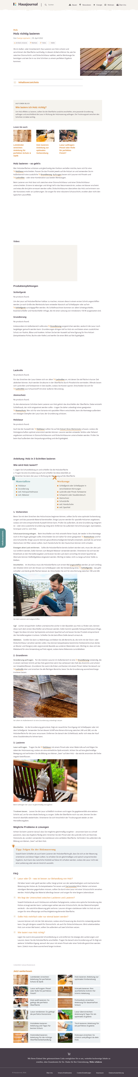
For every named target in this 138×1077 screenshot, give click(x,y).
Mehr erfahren (95, 1062)
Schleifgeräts (86, 568)
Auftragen (57, 174)
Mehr (53, 43)
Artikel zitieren (21, 43)
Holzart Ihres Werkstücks (70, 429)
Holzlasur (20, 171)
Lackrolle (19, 669)
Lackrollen (20, 177)
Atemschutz (21, 410)
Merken (34, 43)
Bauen (74, 5)
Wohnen (111, 5)
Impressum (100, 1073)
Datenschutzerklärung (116, 1073)
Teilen (44, 43)
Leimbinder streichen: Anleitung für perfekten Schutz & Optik (22, 150)
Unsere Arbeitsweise (65, 1073)
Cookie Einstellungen (84, 1073)
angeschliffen (75, 565)
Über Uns (122, 5)
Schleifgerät (21, 307)
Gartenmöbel (71, 886)
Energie (99, 5)
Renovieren (86, 5)
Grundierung (46, 174)
